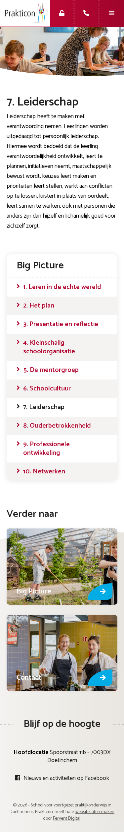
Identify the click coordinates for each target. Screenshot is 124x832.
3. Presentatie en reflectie (60, 324)
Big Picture (40, 265)
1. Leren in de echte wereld (62, 287)
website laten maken (94, 812)
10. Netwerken (44, 471)
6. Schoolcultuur (47, 388)
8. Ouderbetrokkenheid (57, 426)
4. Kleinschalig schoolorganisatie (49, 347)
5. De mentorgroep (51, 370)
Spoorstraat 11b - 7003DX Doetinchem (79, 756)
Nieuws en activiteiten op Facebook (66, 778)
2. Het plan (38, 306)
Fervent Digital (66, 818)
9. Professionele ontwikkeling (46, 448)
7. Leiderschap (43, 407)
